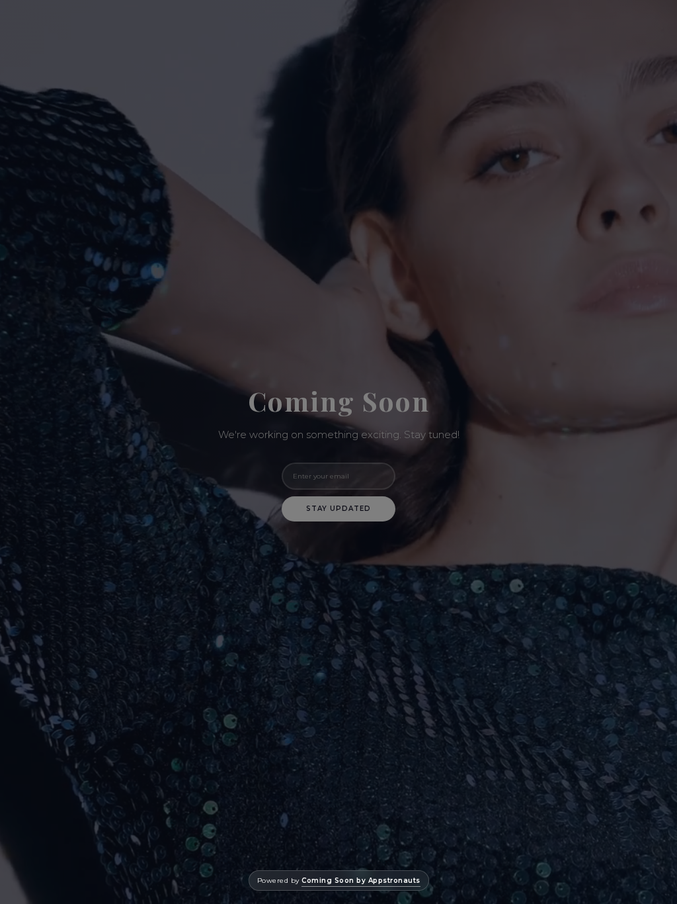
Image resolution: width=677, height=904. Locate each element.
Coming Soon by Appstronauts (360, 880)
